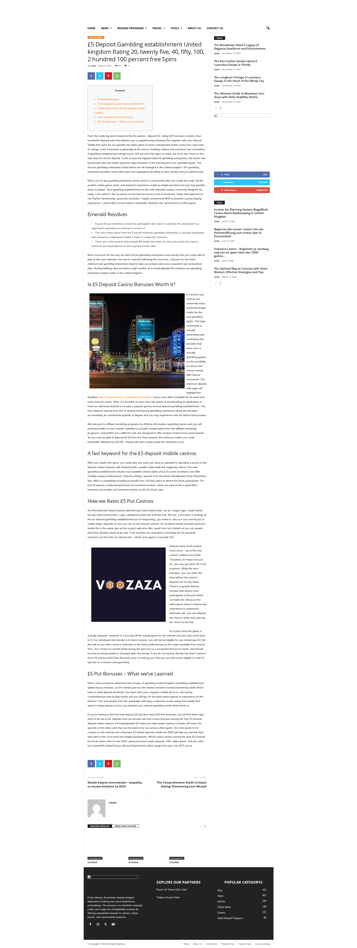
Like (265, 174)
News (220, 896)
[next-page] (205, 826)
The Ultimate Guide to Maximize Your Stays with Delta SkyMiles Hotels (239, 95)
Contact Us (215, 28)
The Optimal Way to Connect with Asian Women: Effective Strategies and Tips (241, 270)
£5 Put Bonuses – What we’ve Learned (121, 121)
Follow (262, 182)
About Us (194, 28)
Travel (157, 28)
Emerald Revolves (108, 99)
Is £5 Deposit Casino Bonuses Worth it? (121, 103)
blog (220, 890)
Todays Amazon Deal (168, 897)
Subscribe (261, 190)
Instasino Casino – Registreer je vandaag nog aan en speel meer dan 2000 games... (241, 252)
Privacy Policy (227, 943)
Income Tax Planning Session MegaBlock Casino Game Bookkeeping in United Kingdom (241, 213)
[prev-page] (200, 826)
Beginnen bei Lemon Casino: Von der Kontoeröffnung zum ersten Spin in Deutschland (239, 232)
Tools (175, 28)
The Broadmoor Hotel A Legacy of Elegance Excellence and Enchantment (240, 46)
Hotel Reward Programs (230, 918)
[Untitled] (106, 846)
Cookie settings (262, 943)
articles (221, 901)
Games (221, 912)
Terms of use (245, 943)
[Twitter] (100, 76)
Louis (93, 65)
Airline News (224, 907)
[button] (268, 28)
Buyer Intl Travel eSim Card (171, 889)
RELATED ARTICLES (100, 826)
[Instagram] (99, 924)
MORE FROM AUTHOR (125, 826)
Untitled (92, 862)
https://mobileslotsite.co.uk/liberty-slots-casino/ (125, 397)
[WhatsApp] (117, 76)
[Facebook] (91, 76)
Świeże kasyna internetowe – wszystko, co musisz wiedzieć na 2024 (115, 784)
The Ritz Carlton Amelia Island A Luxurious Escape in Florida (235, 62)
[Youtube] (113, 924)
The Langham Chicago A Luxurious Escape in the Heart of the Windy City (239, 79)
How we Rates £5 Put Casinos (115, 117)
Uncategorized (96, 37)
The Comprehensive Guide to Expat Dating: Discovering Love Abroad (181, 784)
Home (91, 28)
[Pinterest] (108, 76)
